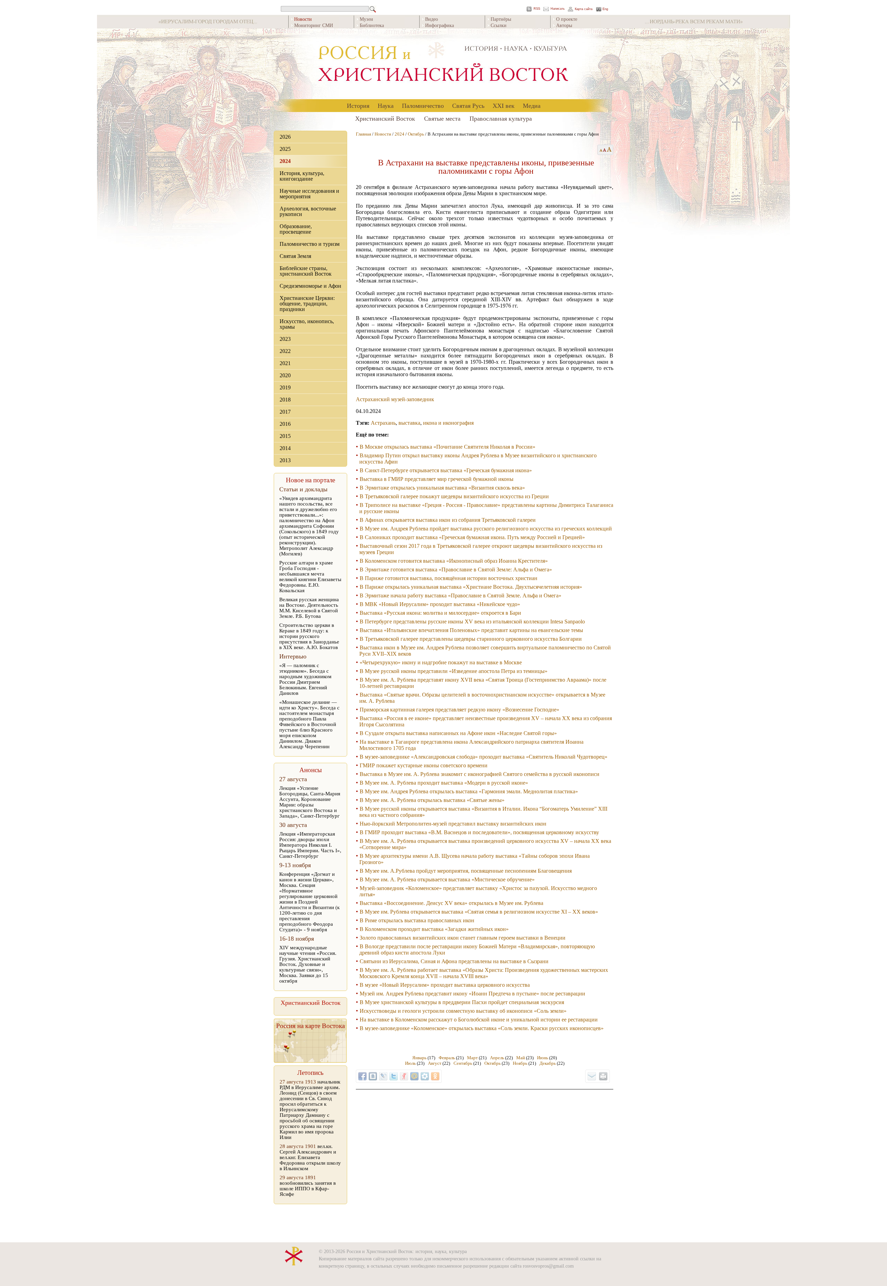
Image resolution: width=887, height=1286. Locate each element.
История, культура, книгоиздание (302, 176)
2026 (285, 137)
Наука (386, 105)
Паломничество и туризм (310, 244)
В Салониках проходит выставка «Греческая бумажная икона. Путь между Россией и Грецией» (472, 537)
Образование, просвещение (296, 229)
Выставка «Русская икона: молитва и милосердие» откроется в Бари (440, 613)
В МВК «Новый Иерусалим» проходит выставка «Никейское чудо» (440, 604)
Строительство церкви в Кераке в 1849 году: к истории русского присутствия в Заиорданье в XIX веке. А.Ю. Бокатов (309, 636)
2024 (285, 161)
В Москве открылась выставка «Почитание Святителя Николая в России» (447, 447)
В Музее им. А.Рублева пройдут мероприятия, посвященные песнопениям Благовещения (466, 871)
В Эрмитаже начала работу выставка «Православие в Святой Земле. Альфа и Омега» (460, 595)
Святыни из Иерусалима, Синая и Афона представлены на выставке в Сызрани (454, 961)
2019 (285, 387)
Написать (558, 8)
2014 (285, 448)
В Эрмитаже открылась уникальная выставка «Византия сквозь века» (442, 488)
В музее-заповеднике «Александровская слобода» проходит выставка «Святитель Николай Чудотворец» (483, 757)
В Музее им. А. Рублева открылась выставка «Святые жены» (432, 800)
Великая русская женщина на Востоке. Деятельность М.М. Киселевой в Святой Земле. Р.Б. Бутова (309, 608)
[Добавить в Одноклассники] (435, 1076)
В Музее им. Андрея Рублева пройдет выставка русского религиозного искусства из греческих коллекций (486, 529)
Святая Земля (295, 256)
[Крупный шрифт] (605, 150)
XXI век (504, 105)
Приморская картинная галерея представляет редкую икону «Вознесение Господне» (459, 710)
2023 (285, 339)
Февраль (447, 1057)
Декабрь (547, 1063)
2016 (285, 424)
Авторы (564, 25)
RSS (537, 8)
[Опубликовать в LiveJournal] (383, 1076)
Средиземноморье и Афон (310, 286)
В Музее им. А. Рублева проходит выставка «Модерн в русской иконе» (444, 783)
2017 (285, 412)
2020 (285, 375)
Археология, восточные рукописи (308, 211)
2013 (285, 460)
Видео (431, 19)
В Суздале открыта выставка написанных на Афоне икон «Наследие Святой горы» (458, 733)
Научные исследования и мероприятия (309, 193)
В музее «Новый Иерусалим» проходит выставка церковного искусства (445, 985)
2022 (285, 351)
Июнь (542, 1057)
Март (472, 1057)
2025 (285, 149)
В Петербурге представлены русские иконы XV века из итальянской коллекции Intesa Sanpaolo (472, 621)
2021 (285, 363)
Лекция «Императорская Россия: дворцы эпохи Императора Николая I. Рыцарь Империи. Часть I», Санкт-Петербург (310, 845)
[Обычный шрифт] (600, 150)
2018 (285, 400)
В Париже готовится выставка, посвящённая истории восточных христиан (448, 578)
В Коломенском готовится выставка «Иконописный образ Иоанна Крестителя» (454, 561)
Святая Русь (468, 105)
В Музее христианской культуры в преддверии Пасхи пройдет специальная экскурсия (462, 1002)
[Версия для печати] (603, 1076)
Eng (605, 9)
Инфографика (439, 25)
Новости (383, 134)
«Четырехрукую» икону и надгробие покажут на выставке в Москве (441, 662)
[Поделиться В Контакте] (373, 1076)
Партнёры (501, 19)
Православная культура (500, 118)
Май (520, 1057)
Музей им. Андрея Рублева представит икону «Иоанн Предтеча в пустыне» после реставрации (472, 993)
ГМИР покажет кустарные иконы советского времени (424, 765)
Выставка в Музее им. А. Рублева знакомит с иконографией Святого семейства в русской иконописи (479, 774)
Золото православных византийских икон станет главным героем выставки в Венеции (462, 938)
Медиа (532, 105)
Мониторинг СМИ (313, 25)
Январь (419, 1057)
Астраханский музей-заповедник (395, 399)
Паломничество (423, 105)
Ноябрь (520, 1063)
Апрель (497, 1057)
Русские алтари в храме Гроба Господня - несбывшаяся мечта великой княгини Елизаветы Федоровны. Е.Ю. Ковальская (310, 576)
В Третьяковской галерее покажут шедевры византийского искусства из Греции (454, 496)
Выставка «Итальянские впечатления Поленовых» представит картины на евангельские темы (471, 630)
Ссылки (499, 25)
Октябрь (416, 134)
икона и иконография (448, 423)
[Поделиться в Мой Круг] (425, 1076)
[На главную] (443, 64)
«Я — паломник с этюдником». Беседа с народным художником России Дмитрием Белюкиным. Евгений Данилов (305, 679)
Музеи (366, 19)
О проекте (566, 19)
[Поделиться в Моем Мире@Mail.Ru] (414, 1076)
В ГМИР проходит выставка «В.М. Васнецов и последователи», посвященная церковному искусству (479, 832)
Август (434, 1063)
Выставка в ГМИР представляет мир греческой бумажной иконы (436, 479)
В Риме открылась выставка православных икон (417, 920)
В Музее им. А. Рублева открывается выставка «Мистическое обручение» (447, 879)
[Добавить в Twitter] (393, 1076)
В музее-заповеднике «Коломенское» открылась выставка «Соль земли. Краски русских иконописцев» (482, 1028)
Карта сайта (583, 9)
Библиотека (372, 25)
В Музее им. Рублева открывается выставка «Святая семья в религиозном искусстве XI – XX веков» (479, 912)
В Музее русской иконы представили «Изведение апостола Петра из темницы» (453, 671)
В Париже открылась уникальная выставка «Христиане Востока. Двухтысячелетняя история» (471, 587)
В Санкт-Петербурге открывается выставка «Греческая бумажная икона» (446, 470)
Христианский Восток (385, 118)
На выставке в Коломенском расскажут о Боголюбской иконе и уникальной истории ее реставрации (479, 1019)
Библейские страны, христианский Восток (306, 271)
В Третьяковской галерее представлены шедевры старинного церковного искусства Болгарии (471, 639)
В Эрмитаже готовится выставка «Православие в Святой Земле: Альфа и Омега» (456, 569)
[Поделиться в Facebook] (362, 1076)
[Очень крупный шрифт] (609, 150)
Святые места (442, 118)
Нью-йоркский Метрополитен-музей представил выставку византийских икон (453, 824)
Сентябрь (463, 1063)
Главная (363, 134)
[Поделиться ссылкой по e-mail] (592, 1076)
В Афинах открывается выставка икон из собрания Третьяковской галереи (448, 520)
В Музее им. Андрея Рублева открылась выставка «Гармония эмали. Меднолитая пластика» (469, 791)
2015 (285, 436)
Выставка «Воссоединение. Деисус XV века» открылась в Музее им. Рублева (451, 903)
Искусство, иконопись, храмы (307, 324)
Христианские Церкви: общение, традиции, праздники (307, 303)
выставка (409, 423)
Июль (410, 1063)
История (358, 105)
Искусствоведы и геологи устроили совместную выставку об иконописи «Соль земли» (463, 1011)
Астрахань (383, 423)
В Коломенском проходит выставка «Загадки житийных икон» (434, 929)
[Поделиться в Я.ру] (404, 1076)
